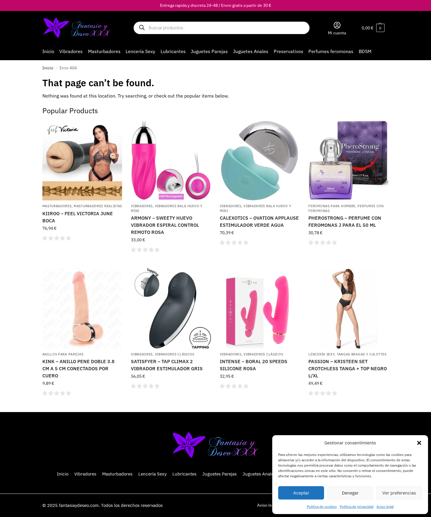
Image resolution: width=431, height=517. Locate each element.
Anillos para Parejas (63, 354)
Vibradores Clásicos (174, 354)
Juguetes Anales (259, 474)
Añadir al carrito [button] (82, 251)
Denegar (350, 493)
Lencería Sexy (321, 354)
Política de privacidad (357, 506)
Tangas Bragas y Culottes (362, 354)
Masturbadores (57, 206)
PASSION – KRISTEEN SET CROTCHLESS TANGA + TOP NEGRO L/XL (347, 368)
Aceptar (301, 493)
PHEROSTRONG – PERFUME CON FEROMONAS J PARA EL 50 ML (344, 221)
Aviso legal (385, 506)
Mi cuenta (337, 33)
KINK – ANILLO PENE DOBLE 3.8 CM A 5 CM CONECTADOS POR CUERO (78, 368)
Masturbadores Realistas (98, 206)
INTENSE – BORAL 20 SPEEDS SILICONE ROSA (253, 364)
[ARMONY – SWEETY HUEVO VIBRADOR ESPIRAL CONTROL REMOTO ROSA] (171, 161)
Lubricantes (184, 474)
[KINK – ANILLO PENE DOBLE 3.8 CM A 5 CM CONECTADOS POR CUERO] (82, 309)
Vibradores (142, 206)
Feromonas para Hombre (331, 206)
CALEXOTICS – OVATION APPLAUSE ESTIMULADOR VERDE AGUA (259, 221)
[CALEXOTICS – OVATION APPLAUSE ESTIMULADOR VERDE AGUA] (260, 161)
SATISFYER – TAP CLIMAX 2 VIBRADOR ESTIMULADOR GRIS (167, 364)
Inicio (47, 68)
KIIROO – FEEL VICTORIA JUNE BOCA (77, 217)
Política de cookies (322, 506)
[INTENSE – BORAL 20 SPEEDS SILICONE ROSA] (260, 309)
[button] (419, 443)
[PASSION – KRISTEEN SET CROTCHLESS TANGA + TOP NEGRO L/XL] (348, 309)
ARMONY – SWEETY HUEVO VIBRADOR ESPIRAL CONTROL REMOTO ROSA (165, 225)
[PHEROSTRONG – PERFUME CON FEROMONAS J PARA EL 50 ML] (348, 161)
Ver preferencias (399, 493)
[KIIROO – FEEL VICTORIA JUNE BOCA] (82, 161)
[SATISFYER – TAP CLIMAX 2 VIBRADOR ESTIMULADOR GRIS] (171, 309)
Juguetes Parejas (219, 474)
